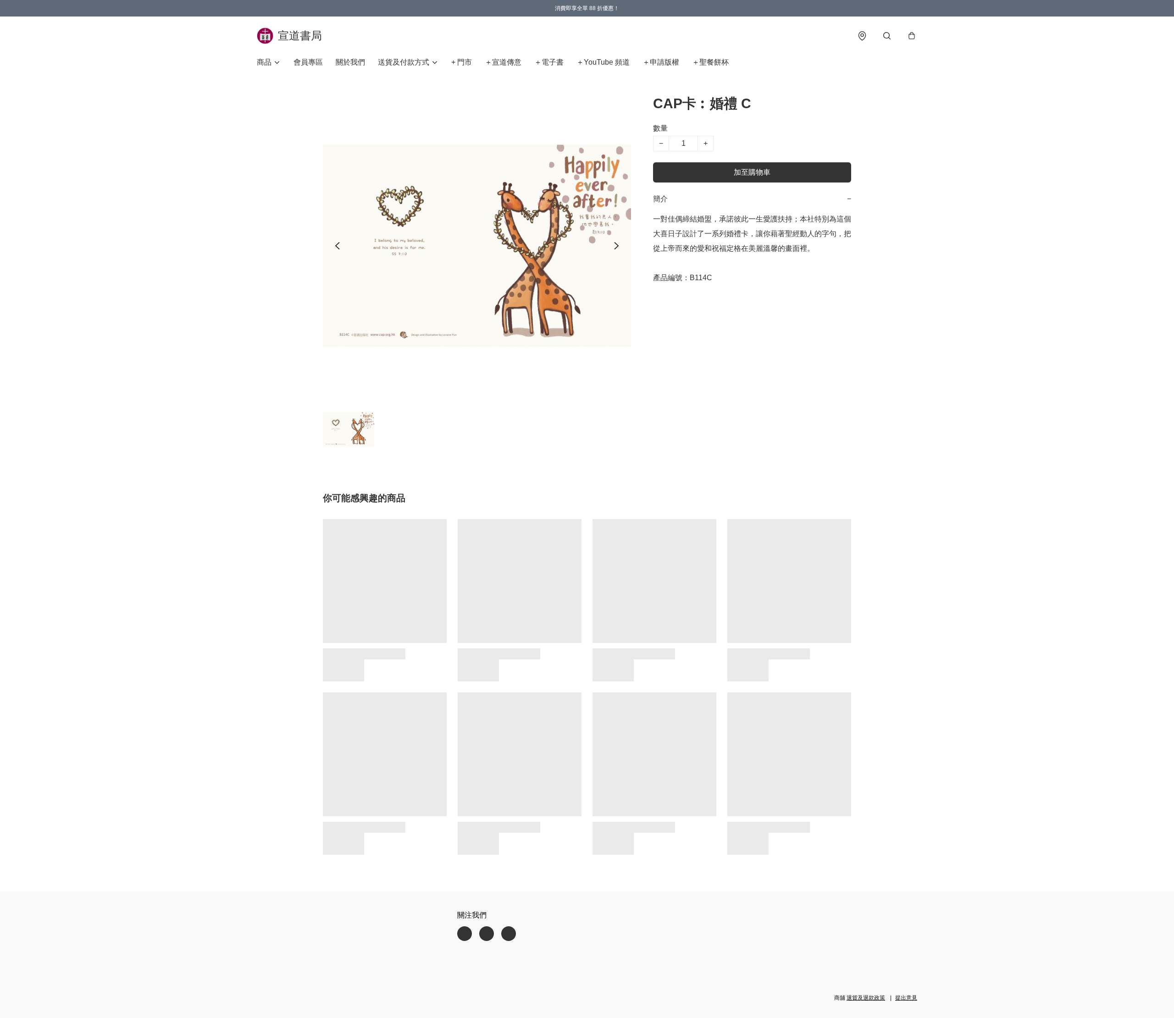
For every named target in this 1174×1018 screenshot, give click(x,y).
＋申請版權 (660, 62)
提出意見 (906, 998)
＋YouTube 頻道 (603, 62)
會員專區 (308, 62)
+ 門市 (461, 62)
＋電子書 (549, 62)
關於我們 (350, 62)
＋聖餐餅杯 (710, 62)
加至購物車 (752, 172)
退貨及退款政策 (866, 998)
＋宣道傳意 (503, 62)
